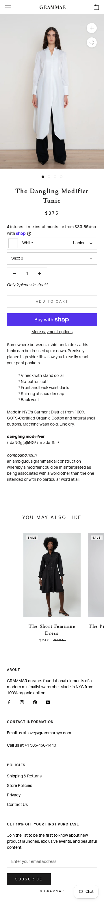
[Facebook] (9, 702)
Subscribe (28, 879)
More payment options (52, 332)
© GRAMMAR (52, 891)
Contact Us (17, 805)
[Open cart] (96, 7)
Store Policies (19, 786)
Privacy (14, 795)
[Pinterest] (35, 702)
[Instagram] (22, 702)
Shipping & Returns (24, 776)
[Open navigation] (8, 7)
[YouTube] (48, 702)
